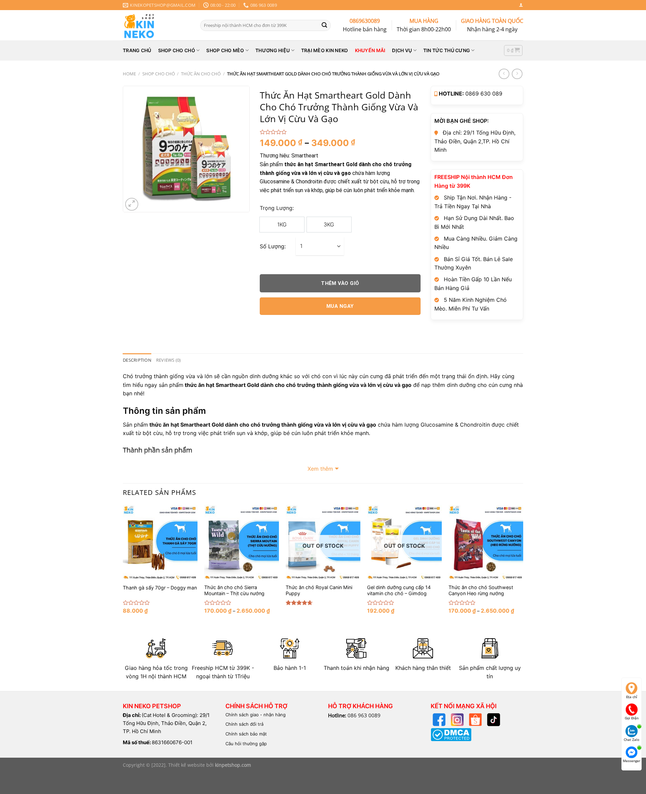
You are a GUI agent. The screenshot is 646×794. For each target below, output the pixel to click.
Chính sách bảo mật (246, 733)
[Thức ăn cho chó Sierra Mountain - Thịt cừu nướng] (241, 542)
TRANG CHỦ (137, 50)
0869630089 (365, 21)
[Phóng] (131, 204)
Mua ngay (340, 306)
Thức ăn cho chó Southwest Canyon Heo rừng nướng (480, 590)
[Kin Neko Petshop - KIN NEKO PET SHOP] (156, 25)
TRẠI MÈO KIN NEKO (324, 50)
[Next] (523, 565)
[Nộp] (324, 25)
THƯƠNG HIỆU (272, 50)
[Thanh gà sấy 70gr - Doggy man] (160, 542)
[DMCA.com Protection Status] (451, 734)
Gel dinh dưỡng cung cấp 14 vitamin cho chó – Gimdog (399, 590)
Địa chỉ (631, 696)
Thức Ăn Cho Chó (201, 74)
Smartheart (304, 155)
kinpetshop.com (233, 765)
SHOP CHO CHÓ (176, 50)
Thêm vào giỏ (340, 283)
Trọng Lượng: (277, 208)
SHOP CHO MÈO (225, 50)
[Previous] (123, 565)
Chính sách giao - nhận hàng (255, 714)
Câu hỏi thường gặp (246, 743)
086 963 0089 (364, 715)
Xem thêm (320, 468)
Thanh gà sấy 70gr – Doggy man (160, 587)
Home (129, 74)
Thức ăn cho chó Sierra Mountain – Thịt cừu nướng (234, 590)
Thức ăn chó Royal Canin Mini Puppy (319, 590)
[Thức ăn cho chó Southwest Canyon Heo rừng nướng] (485, 542)
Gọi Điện (632, 718)
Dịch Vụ (402, 50)
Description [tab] (137, 360)
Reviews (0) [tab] (168, 360)
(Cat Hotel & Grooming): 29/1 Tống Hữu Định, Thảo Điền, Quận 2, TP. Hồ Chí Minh (166, 723)
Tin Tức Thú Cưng (446, 50)
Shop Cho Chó (158, 74)
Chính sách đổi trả (244, 724)
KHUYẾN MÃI (370, 50)
